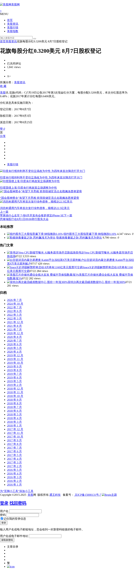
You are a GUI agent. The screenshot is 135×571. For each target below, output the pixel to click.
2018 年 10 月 (15, 395)
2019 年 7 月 (14, 373)
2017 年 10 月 (15, 436)
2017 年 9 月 (14, 440)
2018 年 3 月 (14, 421)
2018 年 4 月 (14, 418)
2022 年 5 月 (14, 314)
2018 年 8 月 (14, 403)
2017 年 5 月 (14, 455)
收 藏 (3, 86)
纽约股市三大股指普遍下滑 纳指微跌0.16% (89, 233)
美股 (3, 92)
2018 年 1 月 (14, 425)
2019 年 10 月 (15, 362)
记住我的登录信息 (15, 518)
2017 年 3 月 (14, 462)
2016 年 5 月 (14, 469)
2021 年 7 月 (14, 329)
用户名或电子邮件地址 (14, 535)
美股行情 (12, 27)
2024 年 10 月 (15, 303)
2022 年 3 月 (14, 318)
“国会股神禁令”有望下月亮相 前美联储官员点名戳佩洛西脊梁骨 (39, 197)
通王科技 (55, 494)
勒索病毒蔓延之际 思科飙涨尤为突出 (79, 237)
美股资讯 (12, 23)
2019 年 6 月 (14, 377)
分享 (3, 136)
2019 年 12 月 (15, 355)
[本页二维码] (11, 566)
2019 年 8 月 (14, 370)
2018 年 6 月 (14, 410)
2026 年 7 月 (14, 300)
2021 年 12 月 (15, 322)
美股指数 (12, 31)
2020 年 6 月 (14, 344)
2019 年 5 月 (14, 381)
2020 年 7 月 (14, 340)
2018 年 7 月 (14, 407)
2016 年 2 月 (14, 480)
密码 (3, 514)
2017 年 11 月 (15, 432)
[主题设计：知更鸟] (109, 494)
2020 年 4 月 (14, 351)
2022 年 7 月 (14, 307)
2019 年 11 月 (15, 359)
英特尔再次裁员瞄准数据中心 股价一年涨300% (97, 282)
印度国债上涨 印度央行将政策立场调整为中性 (28, 187)
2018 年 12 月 (15, 388)
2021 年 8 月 (14, 325)
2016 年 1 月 (14, 484)
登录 (4, 503)
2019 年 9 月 (14, 366)
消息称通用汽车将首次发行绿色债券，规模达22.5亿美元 (35, 208)
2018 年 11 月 (15, 392)
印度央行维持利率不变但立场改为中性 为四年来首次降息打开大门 (41, 177)
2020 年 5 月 (14, 348)
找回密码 (17, 503)
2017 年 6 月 (14, 451)
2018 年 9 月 (14, 399)
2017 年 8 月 (14, 443)
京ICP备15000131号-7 (87, 494)
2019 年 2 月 (14, 384)
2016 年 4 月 (14, 473)
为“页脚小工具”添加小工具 (16, 491)
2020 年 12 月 (15, 333)
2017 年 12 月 (15, 429)
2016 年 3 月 (14, 477)
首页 (10, 20)
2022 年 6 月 (14, 311)
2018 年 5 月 (14, 414)
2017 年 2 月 (14, 466)
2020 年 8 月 (14, 336)
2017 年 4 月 (14, 458)
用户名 (4, 511)
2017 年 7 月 (14, 447)
